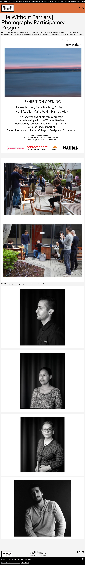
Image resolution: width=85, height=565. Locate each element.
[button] (83, 8)
